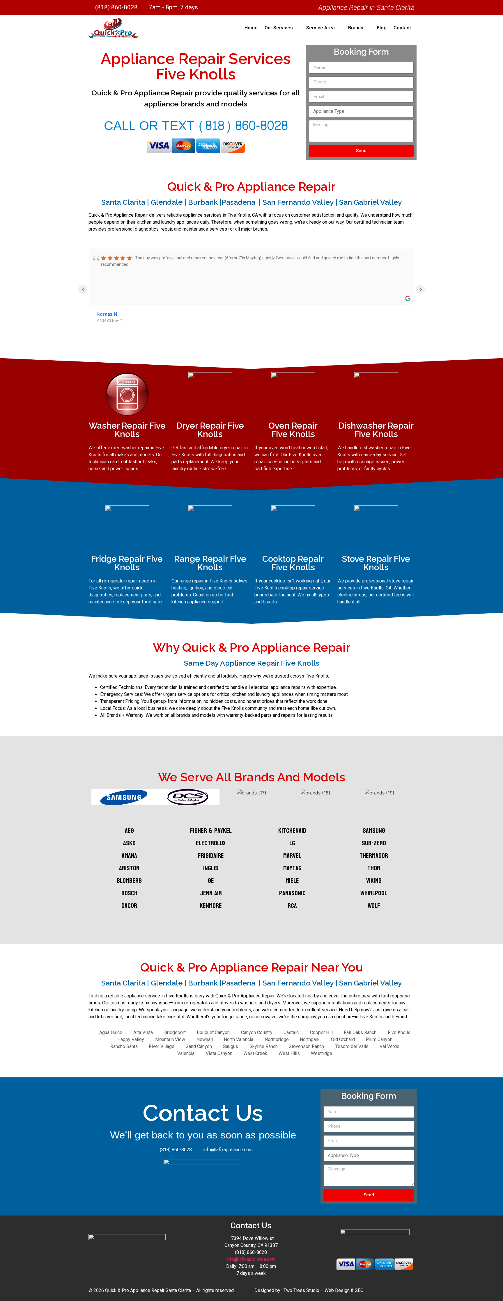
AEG (129, 831)
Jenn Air (211, 893)
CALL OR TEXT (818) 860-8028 (196, 126)
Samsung (374, 831)
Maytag (292, 868)
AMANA (129, 856)
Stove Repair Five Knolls (376, 563)
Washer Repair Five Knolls (127, 430)
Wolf (374, 906)
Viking (374, 881)
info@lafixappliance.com (251, 1259)
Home (251, 28)
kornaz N (107, 314)
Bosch (129, 893)
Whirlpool (373, 893)
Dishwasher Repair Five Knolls (376, 430)
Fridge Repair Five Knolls (127, 563)
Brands (355, 28)
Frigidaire (211, 856)
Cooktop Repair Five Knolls (293, 563)
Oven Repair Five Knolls (293, 430)
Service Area (320, 28)
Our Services (279, 28)
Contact (402, 28)
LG (292, 843)
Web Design (337, 1290)
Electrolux (211, 843)
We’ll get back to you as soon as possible (203, 1135)
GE (211, 881)
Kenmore (211, 906)
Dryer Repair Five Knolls (210, 430)
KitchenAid (292, 831)
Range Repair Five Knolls (210, 563)
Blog (382, 28)
